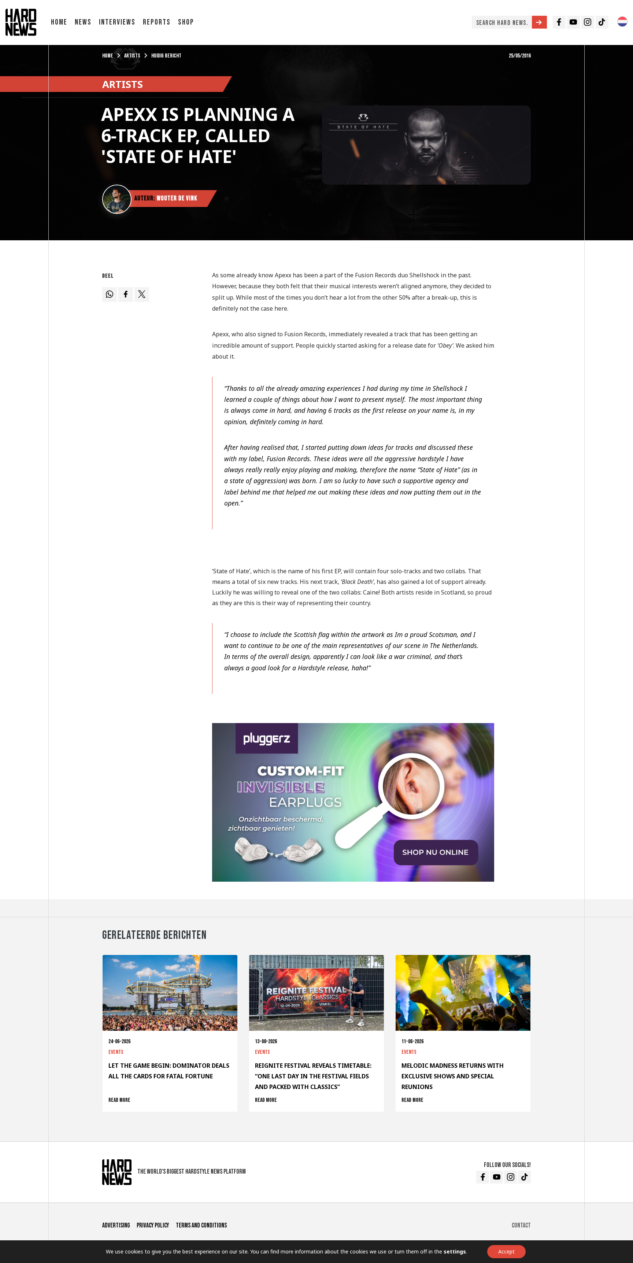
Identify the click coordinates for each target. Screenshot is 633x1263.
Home (59, 22)
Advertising (116, 1225)
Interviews (117, 22)
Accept (506, 1251)
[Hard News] (20, 22)
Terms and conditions (201, 1225)
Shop (186, 22)
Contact (521, 1225)
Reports (157, 22)
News (83, 22)
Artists (132, 55)
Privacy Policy (153, 1225)
